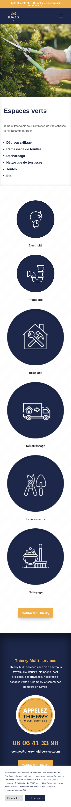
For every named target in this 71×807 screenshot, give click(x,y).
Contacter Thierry (35, 613)
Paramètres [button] (14, 798)
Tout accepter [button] (35, 798)
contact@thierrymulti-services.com (35, 751)
